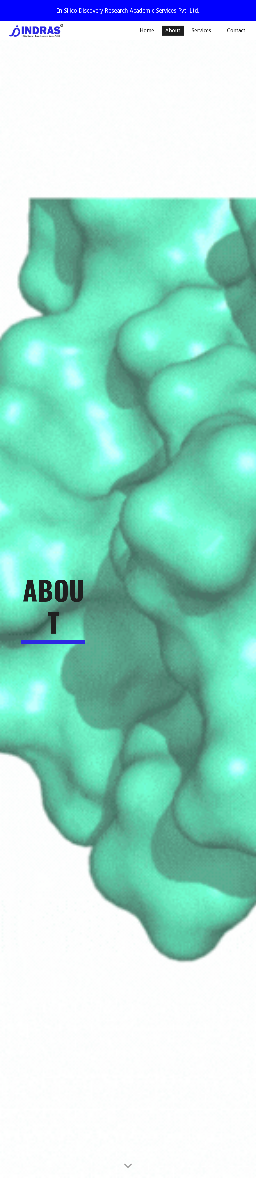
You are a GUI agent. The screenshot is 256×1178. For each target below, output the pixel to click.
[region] (128, 10)
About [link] (172, 30)
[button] (128, 1166)
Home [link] (147, 30)
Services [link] (201, 30)
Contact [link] (236, 30)
